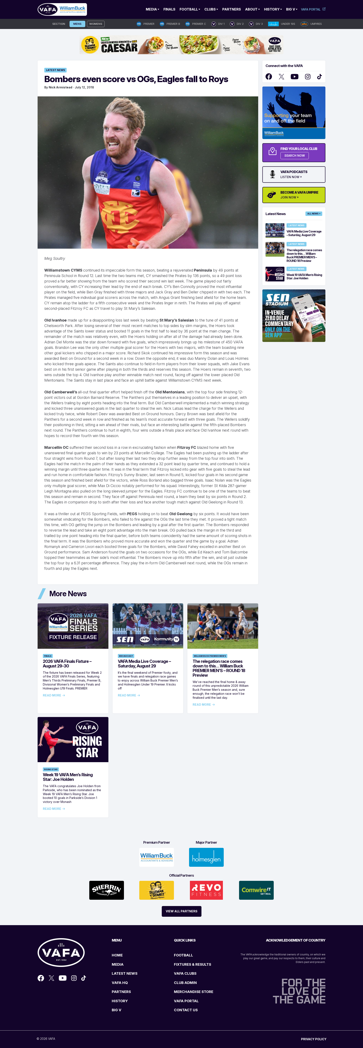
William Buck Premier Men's (210, 656)
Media (151, 9)
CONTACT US (186, 1010)
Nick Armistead (60, 87)
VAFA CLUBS (185, 973)
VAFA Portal (311, 9)
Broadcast (126, 656)
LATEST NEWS (124, 973)
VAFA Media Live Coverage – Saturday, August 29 (144, 663)
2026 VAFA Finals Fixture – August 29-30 (67, 663)
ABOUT (251, 9)
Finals (169, 9)
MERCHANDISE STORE (193, 992)
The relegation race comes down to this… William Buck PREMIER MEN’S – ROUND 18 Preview (219, 668)
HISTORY (120, 1001)
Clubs (210, 9)
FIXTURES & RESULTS (192, 964)
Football (189, 9)
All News (312, 213)
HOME (117, 955)
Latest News (55, 70)
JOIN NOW (288, 197)
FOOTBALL (183, 955)
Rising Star (51, 769)
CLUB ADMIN (185, 983)
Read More (52, 695)
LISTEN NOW (289, 177)
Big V (290, 9)
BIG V (116, 1010)
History (272, 9)
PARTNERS (121, 992)
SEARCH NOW (294, 155)
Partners (231, 9)
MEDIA (118, 964)
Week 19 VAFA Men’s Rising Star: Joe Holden (68, 777)
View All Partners (181, 911)
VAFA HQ (120, 983)
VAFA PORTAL (186, 1001)
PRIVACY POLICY (313, 1039)
